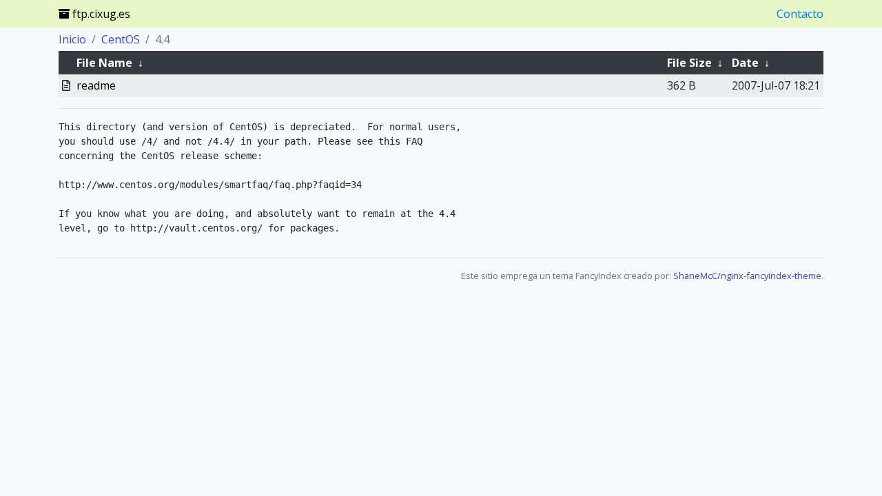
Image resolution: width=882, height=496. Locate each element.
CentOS (120, 39)
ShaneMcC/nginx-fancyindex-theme (747, 275)
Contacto (800, 13)
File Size (689, 62)
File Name (104, 62)
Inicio (72, 39)
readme (96, 85)
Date (745, 62)
